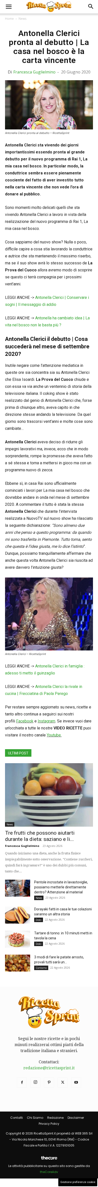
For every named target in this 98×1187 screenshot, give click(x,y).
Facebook (24, 721)
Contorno (41, 968)
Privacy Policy (49, 1124)
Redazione (55, 1118)
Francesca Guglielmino (34, 72)
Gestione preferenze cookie (77, 1182)
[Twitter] (63, 1083)
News (22, 18)
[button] (9, 6)
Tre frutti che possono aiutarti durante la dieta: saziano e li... (40, 836)
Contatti (16, 1118)
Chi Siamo (35, 1118)
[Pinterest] (49, 1083)
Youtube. (54, 735)
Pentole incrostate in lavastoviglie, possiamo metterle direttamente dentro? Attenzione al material (61, 887)
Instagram (46, 721)
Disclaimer (76, 1118)
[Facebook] (22, 1083)
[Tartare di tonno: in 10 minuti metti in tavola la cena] (17, 939)
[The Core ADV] (49, 1160)
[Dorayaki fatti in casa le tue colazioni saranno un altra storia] (17, 915)
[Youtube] (76, 1083)
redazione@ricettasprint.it (49, 1068)
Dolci (38, 920)
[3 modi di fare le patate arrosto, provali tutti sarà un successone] (17, 963)
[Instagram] (35, 1083)
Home (9, 18)
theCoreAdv (49, 1172)
